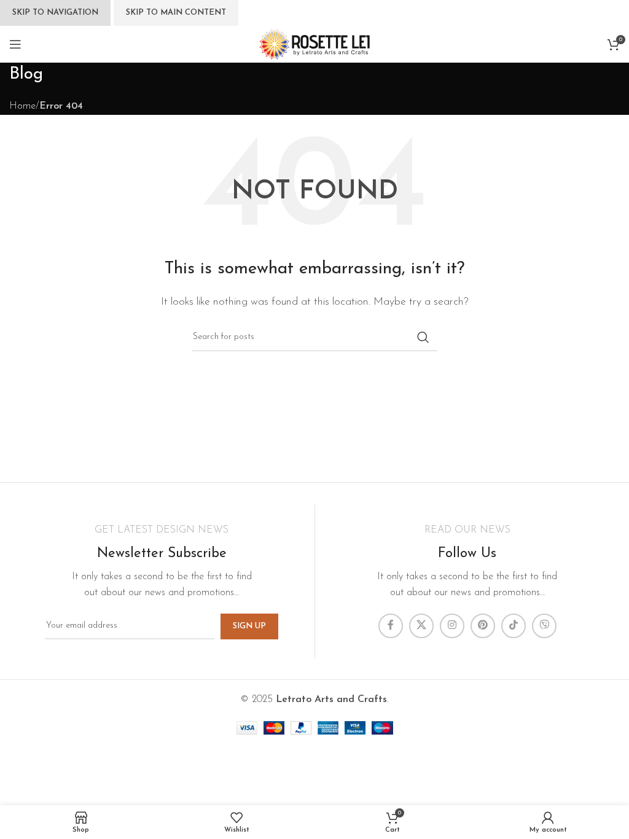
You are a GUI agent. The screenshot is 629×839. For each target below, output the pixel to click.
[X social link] (421, 626)
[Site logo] (314, 44)
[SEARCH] (423, 337)
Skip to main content (176, 13)
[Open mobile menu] (15, 44)
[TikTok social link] (513, 626)
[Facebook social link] (390, 626)
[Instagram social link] (452, 626)
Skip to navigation (55, 13)
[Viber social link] (544, 626)
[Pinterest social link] (483, 626)
